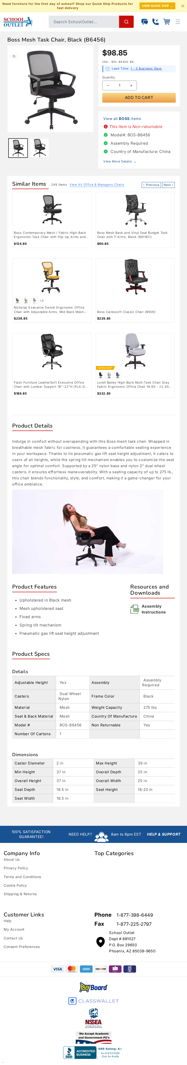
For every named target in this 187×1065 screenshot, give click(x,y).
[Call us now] (155, 21)
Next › (168, 185)
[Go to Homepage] (24, 22)
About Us (12, 859)
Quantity (108, 77)
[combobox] (91, 22)
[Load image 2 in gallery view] (39, 148)
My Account (14, 929)
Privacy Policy (16, 868)
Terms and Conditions (22, 877)
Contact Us (13, 938)
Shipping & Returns (20, 894)
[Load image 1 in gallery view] (18, 148)
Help (7, 921)
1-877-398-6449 (135, 915)
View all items (122, 118)
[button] (166, 21)
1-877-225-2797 (134, 924)
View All (96, 184)
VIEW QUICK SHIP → (157, 6)
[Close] (182, 5)
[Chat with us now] (144, 21)
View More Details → (119, 161)
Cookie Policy (15, 885)
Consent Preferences (22, 947)
